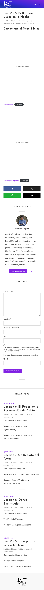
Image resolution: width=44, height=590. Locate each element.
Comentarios (21, 23)
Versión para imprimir (11, 181)
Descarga (19, 105)
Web (5, 336)
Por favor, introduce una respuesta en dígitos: (20, 355)
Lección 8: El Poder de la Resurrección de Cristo (20, 408)
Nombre (7, 319)
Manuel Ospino (11, 21)
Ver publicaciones (18, 271)
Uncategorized (27, 21)
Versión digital (8, 105)
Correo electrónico (11, 328)
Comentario (8, 291)
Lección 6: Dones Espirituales (15, 501)
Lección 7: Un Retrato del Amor (21, 457)
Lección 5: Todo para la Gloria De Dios (19, 543)
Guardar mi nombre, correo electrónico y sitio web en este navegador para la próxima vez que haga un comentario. (21, 349)
